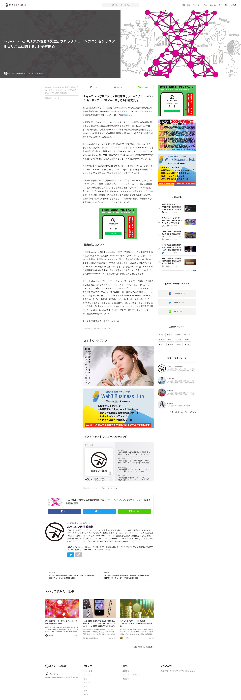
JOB (220, 5)
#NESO (187, 340)
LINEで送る (144, 87)
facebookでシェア (180, 293)
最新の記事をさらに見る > (144, 647)
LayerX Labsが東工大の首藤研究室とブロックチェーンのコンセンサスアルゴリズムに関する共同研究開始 (61, 90)
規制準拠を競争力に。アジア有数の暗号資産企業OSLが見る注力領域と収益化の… (172, 207)
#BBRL (179, 344)
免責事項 (126, 679)
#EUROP (188, 344)
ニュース (213, 5)
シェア (95, 87)
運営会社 (126, 671)
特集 (175, 212)
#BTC (161, 335)
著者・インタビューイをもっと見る (183, 412)
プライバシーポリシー (131, 675)
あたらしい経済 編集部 (80, 526)
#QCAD (187, 335)
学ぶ (205, 5)
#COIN (179, 340)
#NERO (177, 335)
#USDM (161, 340)
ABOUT (233, 5)
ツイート (120, 87)
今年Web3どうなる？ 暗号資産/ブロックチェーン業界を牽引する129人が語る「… (172, 220)
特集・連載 (186, 5)
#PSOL (170, 340)
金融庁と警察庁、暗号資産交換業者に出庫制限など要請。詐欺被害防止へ (171, 260)
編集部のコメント (52, 98)
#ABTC (169, 335)
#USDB (170, 344)
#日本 (103, 488)
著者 (226, 5)
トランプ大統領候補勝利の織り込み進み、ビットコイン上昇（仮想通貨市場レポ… (172, 247)
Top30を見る (191, 270)
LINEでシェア (178, 311)
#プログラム (112, 488)
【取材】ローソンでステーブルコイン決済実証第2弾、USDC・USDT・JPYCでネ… (172, 233)
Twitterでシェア (179, 302)
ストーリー (197, 5)
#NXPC (161, 344)
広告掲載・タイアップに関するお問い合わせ (178, 671)
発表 (125, 115)
